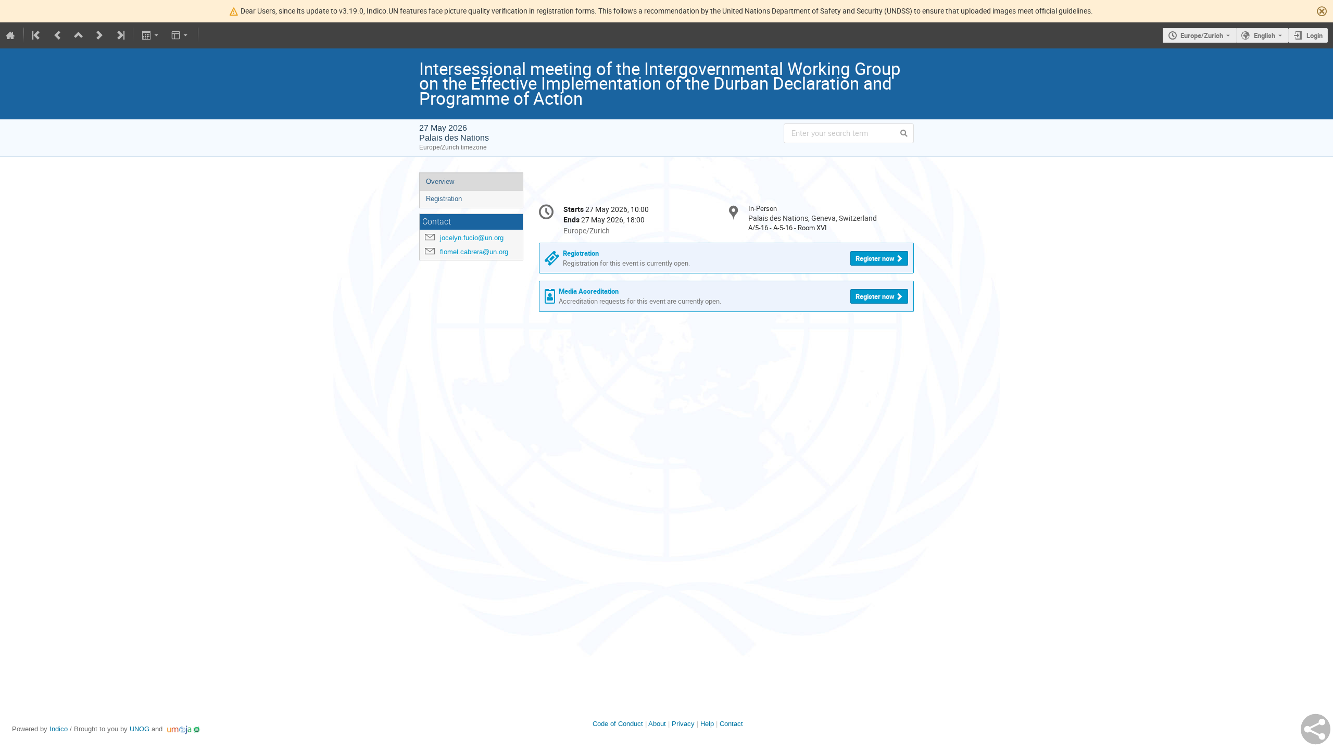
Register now (875, 258)
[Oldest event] (37, 35)
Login (1314, 35)
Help (707, 723)
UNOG (139, 728)
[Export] (151, 35)
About (657, 723)
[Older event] (57, 35)
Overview (440, 181)
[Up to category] (78, 35)
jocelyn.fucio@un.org (472, 237)
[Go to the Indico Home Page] (10, 35)
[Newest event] (119, 35)
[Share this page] (1315, 729)
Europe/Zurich (1201, 35)
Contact (731, 723)
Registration (444, 199)
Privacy (683, 723)
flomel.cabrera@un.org (474, 251)
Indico (58, 728)
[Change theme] (180, 35)
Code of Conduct (618, 723)
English (1264, 35)
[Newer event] (99, 35)
